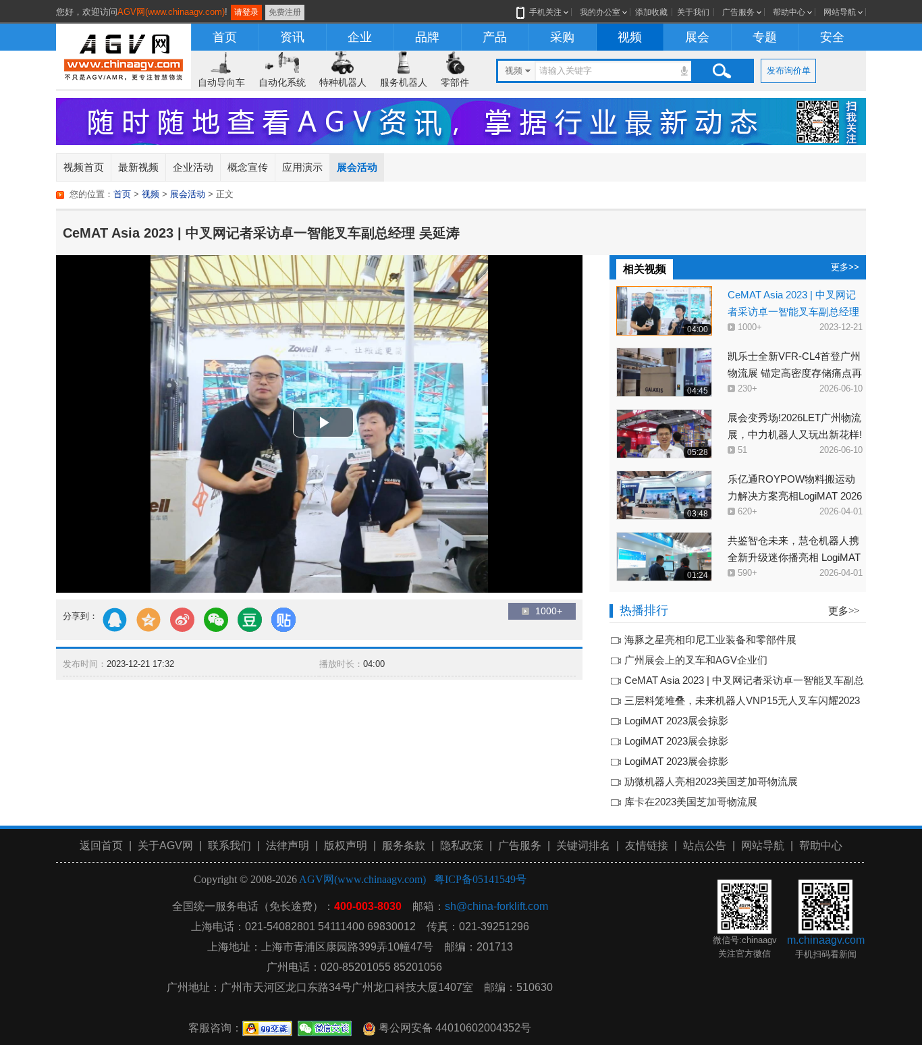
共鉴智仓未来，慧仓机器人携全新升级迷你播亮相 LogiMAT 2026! (794, 557)
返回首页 (101, 845)
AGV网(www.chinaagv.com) (171, 12)
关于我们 (693, 12)
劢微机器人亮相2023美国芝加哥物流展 (711, 781)
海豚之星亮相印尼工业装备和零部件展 (710, 639)
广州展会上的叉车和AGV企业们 (695, 660)
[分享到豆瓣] (249, 619)
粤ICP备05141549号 (480, 879)
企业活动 (193, 167)
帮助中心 (789, 12)
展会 (697, 37)
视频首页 (83, 167)
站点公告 (704, 845)
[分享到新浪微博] (182, 619)
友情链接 (646, 845)
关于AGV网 (165, 845)
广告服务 (738, 12)
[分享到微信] (215, 619)
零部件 (455, 82)
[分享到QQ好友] (114, 619)
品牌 (427, 37)
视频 (630, 37)
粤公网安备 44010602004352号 (453, 1028)
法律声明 (287, 845)
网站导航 (839, 12)
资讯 (292, 37)
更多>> (845, 267)
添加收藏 (651, 12)
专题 (765, 37)
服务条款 (403, 845)
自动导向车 (221, 82)
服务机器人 (403, 82)
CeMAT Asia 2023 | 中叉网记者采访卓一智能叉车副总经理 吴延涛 (793, 311)
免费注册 (285, 12)
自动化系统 (282, 82)
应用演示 (302, 167)
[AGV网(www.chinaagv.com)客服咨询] (267, 1028)
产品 (495, 37)
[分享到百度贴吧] (283, 619)
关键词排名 (583, 845)
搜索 (721, 71)
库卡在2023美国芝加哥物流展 (690, 801)
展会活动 (357, 167)
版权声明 (345, 845)
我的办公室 (600, 12)
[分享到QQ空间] (148, 619)
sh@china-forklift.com (496, 906)
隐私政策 (461, 845)
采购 (562, 37)
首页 (225, 37)
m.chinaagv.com (826, 940)
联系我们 (229, 845)
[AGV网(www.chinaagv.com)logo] (123, 55)
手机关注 (545, 12)
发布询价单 (789, 70)
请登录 (246, 12)
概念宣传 (247, 167)
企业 (360, 37)
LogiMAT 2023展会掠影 (676, 720)
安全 (832, 37)
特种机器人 (343, 82)
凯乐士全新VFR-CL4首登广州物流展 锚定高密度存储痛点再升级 (795, 373)
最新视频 (138, 167)
